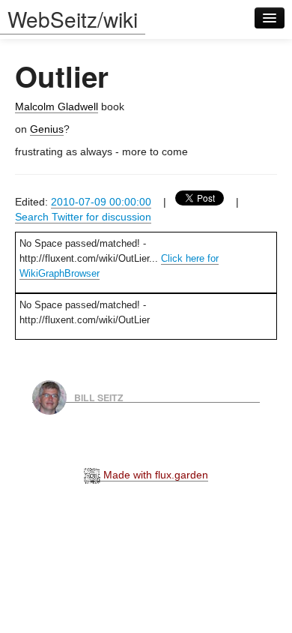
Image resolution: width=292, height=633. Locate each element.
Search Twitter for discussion (83, 217)
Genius (47, 129)
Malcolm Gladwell (56, 106)
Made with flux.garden (154, 475)
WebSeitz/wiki (72, 19)
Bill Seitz (99, 397)
